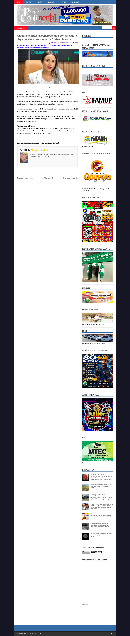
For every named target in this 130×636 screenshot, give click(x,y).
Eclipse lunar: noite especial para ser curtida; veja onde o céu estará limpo (101, 535)
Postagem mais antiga (70, 178)
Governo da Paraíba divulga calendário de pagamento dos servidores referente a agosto (99, 525)
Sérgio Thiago (40, 150)
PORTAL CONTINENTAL (35, 633)
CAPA (18, 2)
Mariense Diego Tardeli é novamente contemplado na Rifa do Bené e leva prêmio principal (100, 515)
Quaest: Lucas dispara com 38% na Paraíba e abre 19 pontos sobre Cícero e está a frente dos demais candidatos (101, 506)
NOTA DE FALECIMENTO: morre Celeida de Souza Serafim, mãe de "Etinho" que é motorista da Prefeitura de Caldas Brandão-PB (101, 477)
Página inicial (48, 178)
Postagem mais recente (25, 178)
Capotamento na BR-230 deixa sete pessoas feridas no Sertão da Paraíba (101, 486)
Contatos (85, 604)
